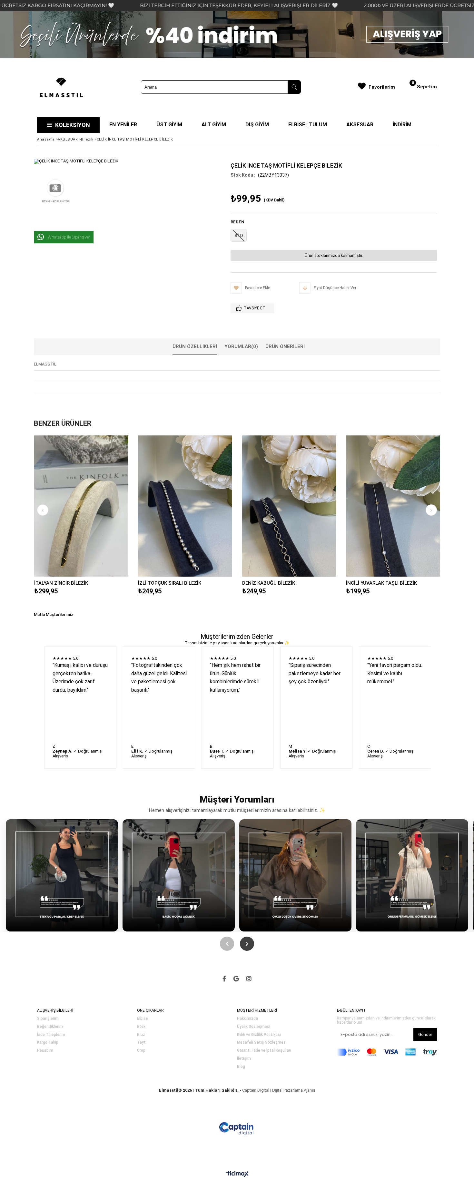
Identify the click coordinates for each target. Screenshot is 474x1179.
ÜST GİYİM (169, 125)
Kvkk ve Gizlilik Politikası (259, 1035)
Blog (241, 1067)
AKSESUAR (359, 125)
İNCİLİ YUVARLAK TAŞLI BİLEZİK (381, 583)
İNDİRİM (402, 125)
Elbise (142, 1019)
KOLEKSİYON (72, 125)
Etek (141, 1027)
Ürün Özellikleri (195, 346)
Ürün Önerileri (285, 346)
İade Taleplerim (51, 1035)
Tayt (141, 1042)
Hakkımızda (247, 1019)
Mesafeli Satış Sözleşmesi (262, 1042)
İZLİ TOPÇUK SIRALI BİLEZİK (169, 583)
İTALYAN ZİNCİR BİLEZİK (61, 583)
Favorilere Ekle (81, 506)
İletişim (244, 1059)
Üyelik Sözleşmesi (253, 1027)
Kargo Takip (47, 1042)
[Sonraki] (247, 944)
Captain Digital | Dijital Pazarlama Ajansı (278, 1090)
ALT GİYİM (214, 125)
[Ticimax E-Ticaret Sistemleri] (237, 1174)
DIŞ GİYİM (257, 125)
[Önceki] (227, 944)
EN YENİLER (123, 125)
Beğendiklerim (50, 1027)
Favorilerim (382, 87)
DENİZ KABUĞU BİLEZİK (268, 583)
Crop (141, 1050)
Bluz (141, 1035)
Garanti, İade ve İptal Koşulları (264, 1050)
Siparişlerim (48, 1019)
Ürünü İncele (104, 506)
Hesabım (45, 1050)
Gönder (425, 1034)
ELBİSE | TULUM (307, 125)
